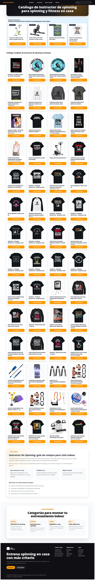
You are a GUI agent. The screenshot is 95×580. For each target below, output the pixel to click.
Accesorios (39, 2)
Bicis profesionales (59, 553)
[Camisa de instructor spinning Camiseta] (37, 121)
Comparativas (58, 550)
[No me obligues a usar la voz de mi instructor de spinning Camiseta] (79, 176)
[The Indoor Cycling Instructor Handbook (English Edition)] (79, 65)
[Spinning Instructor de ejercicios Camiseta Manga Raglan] (37, 204)
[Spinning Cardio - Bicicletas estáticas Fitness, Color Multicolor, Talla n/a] (16, 121)
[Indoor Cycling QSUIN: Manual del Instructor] (58, 315)
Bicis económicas (59, 555)
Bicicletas (31, 2)
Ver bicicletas (11, 567)
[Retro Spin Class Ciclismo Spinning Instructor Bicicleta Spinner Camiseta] (79, 426)
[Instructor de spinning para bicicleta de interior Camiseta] (16, 287)
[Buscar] (90, 2)
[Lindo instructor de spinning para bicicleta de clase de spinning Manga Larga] (37, 343)
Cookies (80, 553)
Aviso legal (80, 550)
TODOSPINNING (8, 2)
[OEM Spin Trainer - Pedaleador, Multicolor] (58, 426)
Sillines (68, 555)
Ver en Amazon (17, 43)
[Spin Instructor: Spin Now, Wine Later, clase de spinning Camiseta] (16, 315)
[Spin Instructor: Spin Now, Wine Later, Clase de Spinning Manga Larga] (79, 287)
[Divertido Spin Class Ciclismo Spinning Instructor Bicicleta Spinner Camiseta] (79, 343)
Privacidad (80, 552)
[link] (17, 34)
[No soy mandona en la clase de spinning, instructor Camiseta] (37, 148)
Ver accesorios (20, 567)
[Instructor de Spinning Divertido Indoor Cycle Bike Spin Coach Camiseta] (58, 232)
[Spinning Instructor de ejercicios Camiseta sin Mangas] (37, 93)
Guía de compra (58, 552)
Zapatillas (69, 550)
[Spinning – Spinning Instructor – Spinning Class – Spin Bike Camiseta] (37, 176)
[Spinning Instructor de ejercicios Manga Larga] (58, 93)
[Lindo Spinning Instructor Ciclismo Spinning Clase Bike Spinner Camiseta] (79, 315)
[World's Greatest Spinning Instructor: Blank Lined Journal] (79, 121)
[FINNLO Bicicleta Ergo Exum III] (58, 148)
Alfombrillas (69, 553)
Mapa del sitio (81, 555)
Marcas (57, 2)
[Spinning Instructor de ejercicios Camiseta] (79, 93)
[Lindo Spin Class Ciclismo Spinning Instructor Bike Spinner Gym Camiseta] (79, 148)
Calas (68, 552)
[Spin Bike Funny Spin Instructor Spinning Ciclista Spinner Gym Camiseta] (79, 232)
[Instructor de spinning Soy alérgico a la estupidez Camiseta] (16, 176)
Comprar (16, 80)
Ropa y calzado (48, 2)
